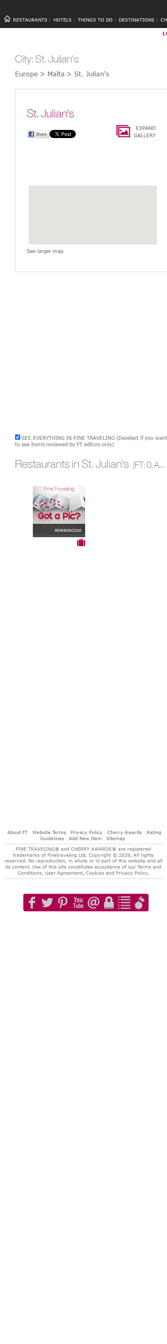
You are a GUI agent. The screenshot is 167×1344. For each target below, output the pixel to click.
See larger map (45, 251)
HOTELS (63, 19)
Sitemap (115, 838)
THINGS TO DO (95, 19)
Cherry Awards (124, 832)
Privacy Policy (87, 832)
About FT (17, 832)
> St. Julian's (87, 74)
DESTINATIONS (136, 19)
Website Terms (49, 832)
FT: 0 (143, 465)
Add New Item (85, 838)
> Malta (52, 74)
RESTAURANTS (30, 19)
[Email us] (94, 926)
